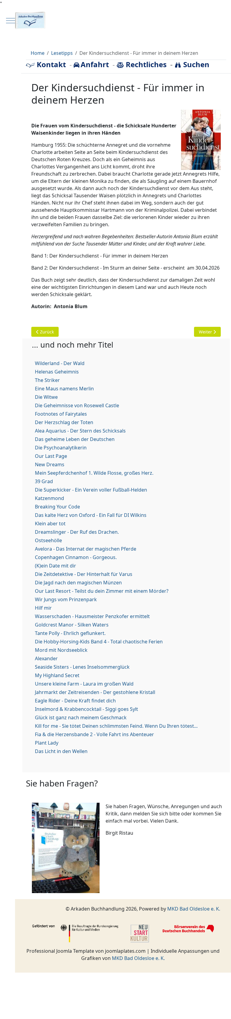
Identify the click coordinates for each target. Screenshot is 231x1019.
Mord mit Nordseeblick (61, 650)
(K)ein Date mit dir (55, 565)
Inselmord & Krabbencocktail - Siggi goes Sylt (86, 709)
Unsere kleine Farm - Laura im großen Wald (84, 683)
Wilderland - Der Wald (60, 363)
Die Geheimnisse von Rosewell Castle (77, 405)
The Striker (47, 380)
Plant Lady (46, 742)
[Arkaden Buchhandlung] (115, 21)
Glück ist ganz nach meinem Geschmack (81, 717)
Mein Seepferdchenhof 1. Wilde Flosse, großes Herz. (94, 473)
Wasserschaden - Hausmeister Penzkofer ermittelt (92, 616)
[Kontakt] (31, 64)
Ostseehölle (48, 540)
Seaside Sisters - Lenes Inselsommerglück (82, 667)
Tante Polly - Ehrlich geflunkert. (70, 633)
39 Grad (44, 481)
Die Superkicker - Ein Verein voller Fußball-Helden (91, 489)
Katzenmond (49, 498)
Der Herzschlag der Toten (64, 422)
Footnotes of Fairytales (61, 414)
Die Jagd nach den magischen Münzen (78, 582)
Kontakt (51, 64)
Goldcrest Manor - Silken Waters (72, 624)
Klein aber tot (50, 523)
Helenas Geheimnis (57, 371)
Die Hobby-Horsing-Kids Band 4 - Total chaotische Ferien (99, 641)
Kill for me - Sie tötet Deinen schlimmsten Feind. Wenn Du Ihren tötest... (116, 726)
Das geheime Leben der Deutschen (75, 439)
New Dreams (49, 464)
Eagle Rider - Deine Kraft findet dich (75, 700)
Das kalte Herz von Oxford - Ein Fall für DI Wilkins (90, 515)
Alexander (46, 658)
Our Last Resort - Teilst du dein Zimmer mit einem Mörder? (101, 591)
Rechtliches (146, 64)
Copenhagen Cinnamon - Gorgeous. (76, 557)
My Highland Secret (57, 675)
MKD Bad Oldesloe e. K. (193, 908)
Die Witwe (46, 397)
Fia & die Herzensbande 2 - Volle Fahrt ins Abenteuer (94, 734)
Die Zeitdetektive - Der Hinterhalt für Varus (83, 574)
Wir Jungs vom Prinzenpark (66, 599)
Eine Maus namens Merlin (64, 388)
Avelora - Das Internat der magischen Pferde (85, 548)
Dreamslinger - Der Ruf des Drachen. (77, 532)
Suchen (195, 64)
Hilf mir (43, 608)
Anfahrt (96, 64)
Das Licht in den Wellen (61, 751)
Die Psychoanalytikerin (61, 447)
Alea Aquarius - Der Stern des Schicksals (80, 430)
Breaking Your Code (57, 506)
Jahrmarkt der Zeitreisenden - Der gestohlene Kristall (95, 692)
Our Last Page (51, 456)
